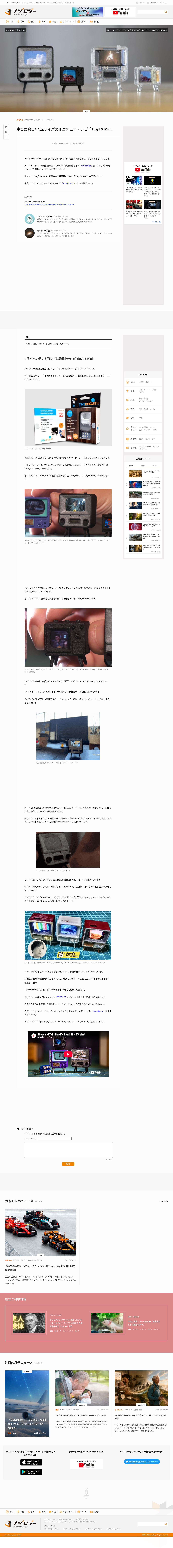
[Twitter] (6, 126)
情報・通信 (148, 430)
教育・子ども (143, 399)
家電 (154, 430)
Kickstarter (68, 183)
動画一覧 (158, 222)
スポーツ (147, 390)
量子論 (148, 439)
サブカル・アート (145, 446)
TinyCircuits (162, 30)
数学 (153, 439)
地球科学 (149, 382)
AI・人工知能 (143, 427)
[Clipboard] (6, 137)
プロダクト (143, 449)
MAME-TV (62, 996)
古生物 (152, 409)
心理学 (141, 392)
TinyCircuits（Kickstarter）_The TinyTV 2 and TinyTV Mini (82, 963)
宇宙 (140, 418)
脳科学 (154, 390)
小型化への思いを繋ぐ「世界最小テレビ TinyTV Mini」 (48, 343)
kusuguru (47, 1525)
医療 (140, 390)
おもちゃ (156, 446)
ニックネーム (30, 1138)
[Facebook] (6, 131)
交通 (140, 430)
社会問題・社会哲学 (146, 401)
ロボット (153, 427)
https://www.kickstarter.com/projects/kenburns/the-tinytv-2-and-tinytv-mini (49, 204)
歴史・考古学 (143, 409)
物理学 (141, 439)
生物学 (141, 382)
